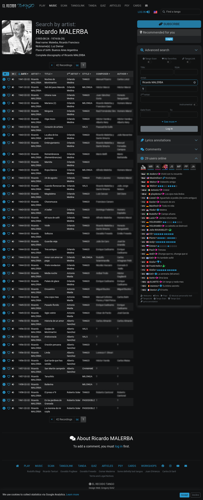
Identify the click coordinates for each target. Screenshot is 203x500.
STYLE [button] (86, 74)
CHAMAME (87, 368)
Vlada (152, 210)
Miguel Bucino (103, 289)
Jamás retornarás (167, 218)
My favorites (170, 58)
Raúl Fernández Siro (106, 111)
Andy (151, 242)
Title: (143, 67)
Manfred (153, 206)
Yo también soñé (165, 258)
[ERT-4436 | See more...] (5, 281)
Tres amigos (50, 249)
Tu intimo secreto (170, 286)
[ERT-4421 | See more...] (5, 209)
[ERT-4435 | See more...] (5, 127)
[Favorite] (9, 79)
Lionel (152, 198)
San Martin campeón (55, 368)
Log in (169, 128)
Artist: (143, 78)
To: (171, 110)
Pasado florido (52, 305)
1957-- (24, 368)
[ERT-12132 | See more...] (5, 360)
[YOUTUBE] (178, 466)
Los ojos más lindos (174, 194)
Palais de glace (52, 281)
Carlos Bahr (123, 297)
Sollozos (49, 233)
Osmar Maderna (107, 471)
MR (151, 166)
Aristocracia (50, 336)
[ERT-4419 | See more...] (5, 103)
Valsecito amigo (168, 182)
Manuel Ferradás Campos (121, 146)
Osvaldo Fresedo (104, 233)
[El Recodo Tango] (17, 466)
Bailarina (49, 384)
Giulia (152, 262)
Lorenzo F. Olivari (104, 352)
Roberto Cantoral (104, 392)
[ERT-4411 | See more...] (5, 119)
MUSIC (53, 5)
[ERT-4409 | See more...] (5, 313)
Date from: (146, 110)
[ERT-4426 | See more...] (5, 135)
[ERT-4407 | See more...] (5, 162)
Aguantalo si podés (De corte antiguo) (178, 198)
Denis (153, 290)
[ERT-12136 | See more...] (5, 400)
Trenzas (161, 250)
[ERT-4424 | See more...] (5, 225)
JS (171, 166)
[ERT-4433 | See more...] (5, 154)
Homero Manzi (124, 103)
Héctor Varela (103, 360)
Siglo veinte (50, 313)
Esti (151, 258)
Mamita (48, 162)
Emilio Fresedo (124, 233)
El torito (164, 290)
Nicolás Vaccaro (104, 265)
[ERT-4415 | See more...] (5, 265)
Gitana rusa (50, 95)
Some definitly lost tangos (130, 471)
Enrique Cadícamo (105, 249)
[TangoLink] (164, 178)
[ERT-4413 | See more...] (5, 297)
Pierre (152, 238)
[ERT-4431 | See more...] (5, 257)
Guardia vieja (51, 241)
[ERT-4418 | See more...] (5, 186)
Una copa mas (52, 297)
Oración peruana (53, 344)
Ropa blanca (51, 170)
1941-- (24, 79)
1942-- (24, 95)
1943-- (24, 127)
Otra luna (163, 278)
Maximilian (155, 178)
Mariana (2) (50, 103)
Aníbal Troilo (102, 273)
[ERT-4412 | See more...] (5, 241)
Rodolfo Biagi (33, 471)
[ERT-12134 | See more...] (5, 321)
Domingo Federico (105, 209)
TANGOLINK (78, 5)
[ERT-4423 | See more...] (5, 249)
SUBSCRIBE (171, 24)
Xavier (152, 202)
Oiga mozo (50, 119)
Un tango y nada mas (172, 281)
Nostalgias (170, 178)
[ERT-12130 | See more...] (5, 344)
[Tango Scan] (158, 210)
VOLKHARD (155, 222)
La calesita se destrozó (175, 226)
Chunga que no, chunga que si (172, 254)
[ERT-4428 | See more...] (5, 79)
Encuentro (50, 289)
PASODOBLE (88, 400)
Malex (153, 182)
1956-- (24, 321)
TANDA (92, 5)
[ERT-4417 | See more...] (5, 95)
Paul (151, 250)
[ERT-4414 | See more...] (5, 217)
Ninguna (49, 111)
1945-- (24, 305)
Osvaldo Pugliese (68, 471)
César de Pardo (103, 313)
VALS (85, 127)
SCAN (64, 5)
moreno (154, 286)
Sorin (152, 278)
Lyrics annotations (158, 140)
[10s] (13, 79)
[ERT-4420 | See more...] (5, 233)
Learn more (72, 494)
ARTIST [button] (35, 74)
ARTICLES (115, 5)
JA (193, 166)
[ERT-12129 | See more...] (5, 352)
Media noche (51, 273)
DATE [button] (24, 74)
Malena (163, 210)
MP (179, 166)
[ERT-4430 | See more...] (5, 305)
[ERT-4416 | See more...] (5, 194)
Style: (177, 67)
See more (169, 121)
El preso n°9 (50, 392)
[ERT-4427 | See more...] (5, 273)
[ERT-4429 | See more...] (5, 111)
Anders (153, 174)
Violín (47, 225)
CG (150, 234)
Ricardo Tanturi (50, 471)
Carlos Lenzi (123, 79)
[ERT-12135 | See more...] (5, 329)
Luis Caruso (102, 194)
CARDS (137, 5)
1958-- (24, 384)
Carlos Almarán (103, 321)
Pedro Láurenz (103, 178)
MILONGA (87, 87)
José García (123, 313)
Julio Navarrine (124, 135)
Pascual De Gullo (104, 127)
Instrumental (186, 104)
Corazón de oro (167, 202)
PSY (127, 5)
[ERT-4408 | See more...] (5, 178)
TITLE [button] (48, 74)
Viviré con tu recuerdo (171, 174)
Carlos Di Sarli (169, 471)
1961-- (24, 400)
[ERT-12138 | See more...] (5, 408)
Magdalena (50, 194)
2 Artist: (145, 94)
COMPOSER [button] (102, 74)
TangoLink (189, 58)
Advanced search (157, 50)
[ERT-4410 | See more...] (5, 87)
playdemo (156, 194)
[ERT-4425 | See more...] (5, 170)
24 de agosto (51, 178)
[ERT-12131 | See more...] (5, 376)
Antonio (155, 190)
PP (186, 166)
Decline (195, 495)
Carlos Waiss (123, 360)
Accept (184, 495)
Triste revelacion (52, 265)
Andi (151, 254)
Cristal (165, 190)
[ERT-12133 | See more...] (5, 368)
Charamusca (51, 201)
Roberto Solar (73, 392)
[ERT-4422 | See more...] (5, 143)
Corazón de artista (54, 127)
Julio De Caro (102, 241)
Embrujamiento (52, 143)
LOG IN (142, 12)
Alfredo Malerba (104, 170)
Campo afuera (168, 214)
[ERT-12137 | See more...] (5, 392)
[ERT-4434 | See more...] (5, 289)
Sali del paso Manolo (55, 87)
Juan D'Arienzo (152, 471)
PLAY (42, 5)
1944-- (24, 225)
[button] (155, 12)
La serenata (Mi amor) (168, 274)
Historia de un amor (54, 321)
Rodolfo (153, 214)
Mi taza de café (52, 217)
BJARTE (154, 281)
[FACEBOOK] (163, 466)
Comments (153, 149)
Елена (152, 246)
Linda (47, 352)
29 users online (155, 158)
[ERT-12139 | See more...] (5, 384)
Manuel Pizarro (103, 79)
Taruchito (49, 376)
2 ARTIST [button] (73, 74)
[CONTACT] (146, 6)
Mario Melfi (101, 154)
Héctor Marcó (103, 87)
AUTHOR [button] (122, 74)
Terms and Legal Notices (101, 476)
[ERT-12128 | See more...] (5, 336)
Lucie (152, 218)
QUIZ (103, 5)
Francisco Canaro (105, 201)
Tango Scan (151, 58)
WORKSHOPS (149, 465)
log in (119, 446)
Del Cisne (121, 194)
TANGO (86, 79)
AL (157, 166)
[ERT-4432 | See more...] (5, 201)
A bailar (48, 209)
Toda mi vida (167, 206)
